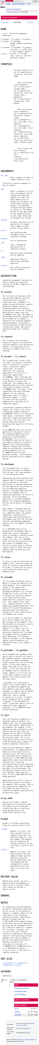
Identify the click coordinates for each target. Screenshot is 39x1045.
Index (8, 4)
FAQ (28, 4)
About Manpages (18, 4)
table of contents (22, 1000)
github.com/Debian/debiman (27, 1039)
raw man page (20, 994)
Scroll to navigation (9, 17)
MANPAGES (9, 0)
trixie (16, 1009)
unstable (9, 12)
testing (17, 1012)
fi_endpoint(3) (21, 963)
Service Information (13, 9)
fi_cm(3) (4, 22)
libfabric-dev (16, 12)
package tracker (21, 991)
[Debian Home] (2, 4)
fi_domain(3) (8, 965)
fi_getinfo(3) (8, 963)
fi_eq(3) (17, 965)
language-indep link (22, 988)
